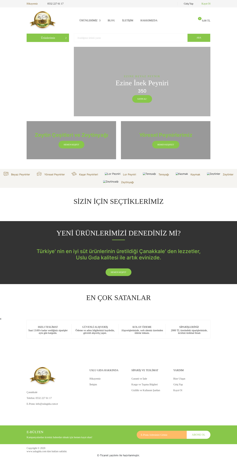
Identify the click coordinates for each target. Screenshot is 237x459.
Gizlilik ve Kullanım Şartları (145, 390)
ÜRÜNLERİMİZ (88, 20)
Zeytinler (228, 174)
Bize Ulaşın (179, 378)
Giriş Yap (188, 3)
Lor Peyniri (129, 174)
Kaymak (195, 174)
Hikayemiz (32, 3)
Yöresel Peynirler (54, 174)
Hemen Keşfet (118, 272)
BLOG (111, 20)
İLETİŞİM (127, 20)
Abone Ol (198, 434)
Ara (199, 38)
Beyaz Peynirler (20, 174)
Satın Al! (142, 99)
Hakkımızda (149, 20)
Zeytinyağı (127, 182)
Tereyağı (163, 174)
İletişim (93, 384)
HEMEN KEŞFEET (165, 144)
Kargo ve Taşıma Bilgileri (144, 384)
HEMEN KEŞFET (71, 144)
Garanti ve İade (139, 378)
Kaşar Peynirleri (88, 174)
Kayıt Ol (206, 3)
